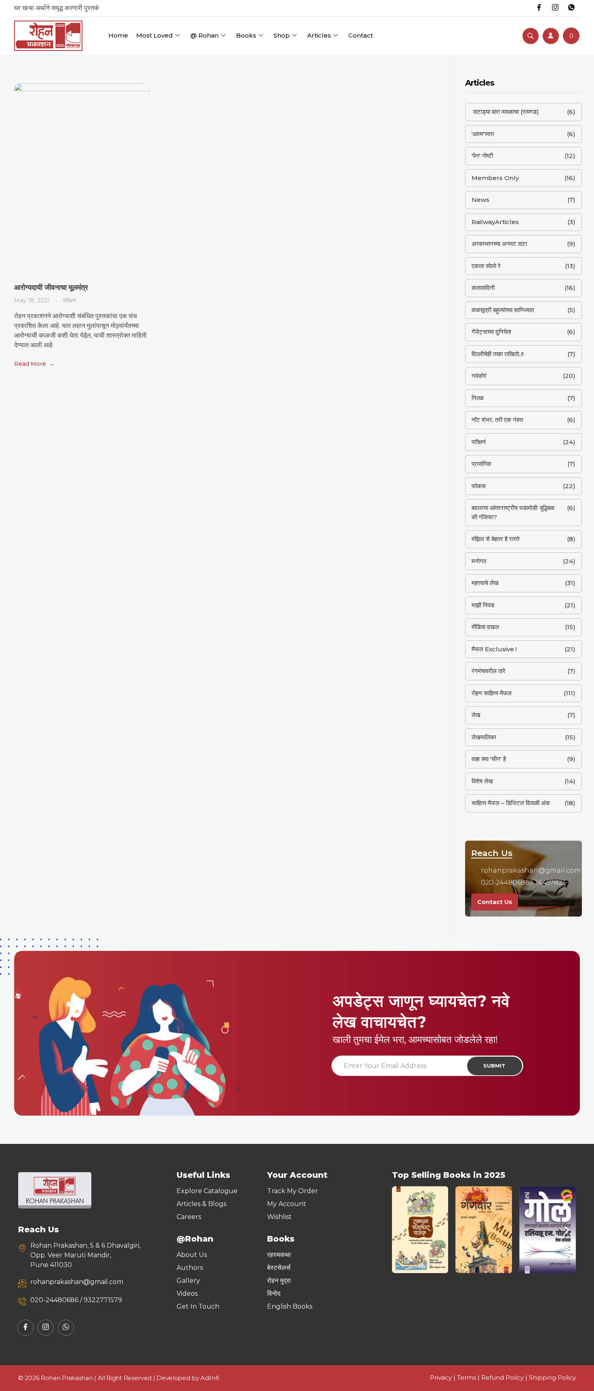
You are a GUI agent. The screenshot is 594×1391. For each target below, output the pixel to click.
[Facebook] (539, 8)
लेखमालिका (484, 737)
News (480, 200)
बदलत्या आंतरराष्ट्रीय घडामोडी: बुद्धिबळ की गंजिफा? (513, 512)
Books (246, 35)
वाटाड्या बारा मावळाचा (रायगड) (505, 111)
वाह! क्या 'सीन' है (489, 759)
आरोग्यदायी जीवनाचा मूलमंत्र (51, 287)
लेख (476, 715)
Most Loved (154, 35)
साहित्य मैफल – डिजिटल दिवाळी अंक (511, 803)
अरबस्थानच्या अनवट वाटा (499, 244)
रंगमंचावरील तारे (489, 671)
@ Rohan (204, 35)
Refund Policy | (505, 1377)
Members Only (495, 178)
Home (118, 35)
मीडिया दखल (485, 627)
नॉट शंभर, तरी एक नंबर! (497, 420)
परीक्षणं (69, 300)
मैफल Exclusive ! (494, 649)
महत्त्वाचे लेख (485, 583)
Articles (319, 35)
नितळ (478, 398)
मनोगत (479, 561)
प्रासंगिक (481, 464)
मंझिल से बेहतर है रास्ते (495, 539)
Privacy (441, 1377)
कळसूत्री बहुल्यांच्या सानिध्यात (503, 310)
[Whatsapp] (571, 8)
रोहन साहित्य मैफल (492, 693)
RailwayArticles (495, 222)
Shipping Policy (552, 1377)
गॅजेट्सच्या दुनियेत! (491, 332)
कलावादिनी (483, 288)
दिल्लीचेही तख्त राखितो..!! (498, 354)
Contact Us (494, 902)
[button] (401, 1230)
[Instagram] (555, 8)
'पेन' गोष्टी (482, 155)
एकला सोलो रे (486, 266)
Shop (282, 35)
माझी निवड (483, 605)
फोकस (479, 486)
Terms (466, 1377)
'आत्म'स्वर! (483, 134)
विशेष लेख (482, 781)
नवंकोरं (479, 376)
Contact (360, 35)
